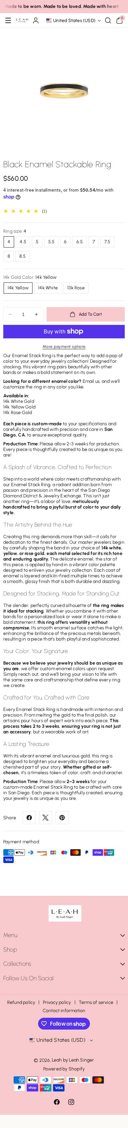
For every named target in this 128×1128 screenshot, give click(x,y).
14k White (48, 288)
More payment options (64, 346)
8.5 (22, 256)
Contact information (64, 1010)
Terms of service (96, 1002)
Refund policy (21, 1002)
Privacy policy (57, 1002)
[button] (8, 20)
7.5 (107, 242)
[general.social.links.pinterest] (62, 817)
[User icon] (35, 20)
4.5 (23, 242)
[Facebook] (29, 817)
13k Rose (76, 288)
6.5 (79, 242)
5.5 (51, 242)
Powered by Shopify (64, 1069)
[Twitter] (45, 817)
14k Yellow (18, 288)
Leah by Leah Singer (73, 1060)
